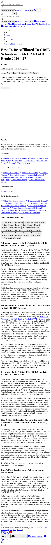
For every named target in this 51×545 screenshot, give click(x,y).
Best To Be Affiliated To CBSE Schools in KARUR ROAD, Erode (24, 318)
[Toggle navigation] (38, 10)
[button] (25, 5)
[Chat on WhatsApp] (2, 543)
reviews (10, 398)
